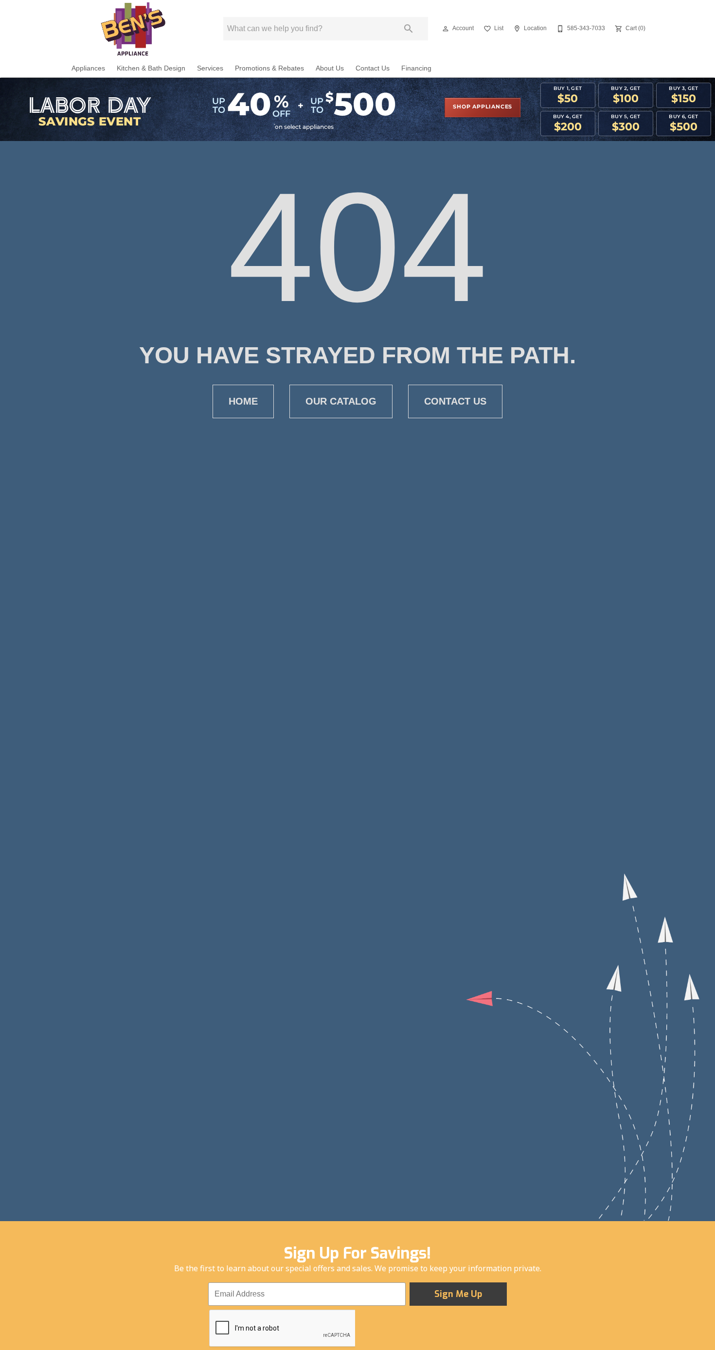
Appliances (88, 68)
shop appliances (482, 107)
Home (243, 401)
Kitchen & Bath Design (151, 68)
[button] (445, 29)
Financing (416, 68)
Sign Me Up (458, 1294)
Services (210, 68)
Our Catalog (340, 401)
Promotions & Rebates (269, 68)
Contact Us (373, 68)
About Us (330, 68)
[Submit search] (408, 28)
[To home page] (132, 28)
